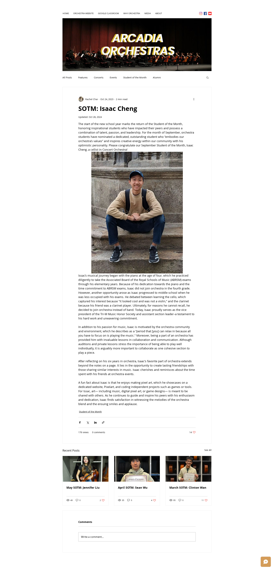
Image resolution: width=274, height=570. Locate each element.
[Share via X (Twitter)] (87, 422)
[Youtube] (210, 13)
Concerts (98, 77)
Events (113, 77)
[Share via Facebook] (79, 422)
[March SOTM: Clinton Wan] (188, 469)
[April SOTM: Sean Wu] (137, 469)
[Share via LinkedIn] (95, 422)
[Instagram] (200, 13)
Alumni (157, 77)
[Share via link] (103, 422)
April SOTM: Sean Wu (132, 488)
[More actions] (194, 99)
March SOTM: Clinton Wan (187, 488)
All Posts (67, 77)
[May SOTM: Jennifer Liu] (85, 469)
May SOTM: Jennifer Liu (83, 488)
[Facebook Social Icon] (205, 13)
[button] (207, 77)
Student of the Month (135, 77)
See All (208, 450)
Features (83, 77)
